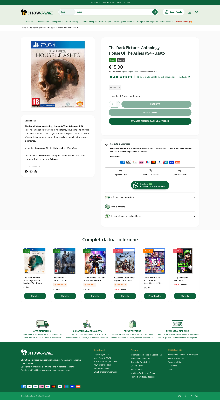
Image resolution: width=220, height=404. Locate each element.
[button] (196, 12)
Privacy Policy (137, 369)
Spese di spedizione (130, 72)
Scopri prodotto (33, 399)
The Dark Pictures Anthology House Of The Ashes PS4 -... (54, 27)
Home (23, 27)
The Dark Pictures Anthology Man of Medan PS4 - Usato (32, 280)
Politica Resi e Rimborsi (141, 358)
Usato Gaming (72, 21)
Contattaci (172, 366)
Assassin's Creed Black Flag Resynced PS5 (124, 279)
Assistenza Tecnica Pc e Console (183, 354)
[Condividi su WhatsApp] (31, 171)
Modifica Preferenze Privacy (143, 373)
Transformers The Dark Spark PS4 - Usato (94, 279)
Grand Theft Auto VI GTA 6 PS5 (152, 279)
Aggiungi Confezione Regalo (126, 96)
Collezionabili (165, 21)
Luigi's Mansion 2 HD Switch (181, 279)
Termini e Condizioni (140, 362)
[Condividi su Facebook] (26, 171)
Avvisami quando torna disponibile (150, 121)
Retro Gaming (88, 21)
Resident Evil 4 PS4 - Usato (59, 279)
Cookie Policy (137, 366)
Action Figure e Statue (123, 21)
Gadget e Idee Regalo (146, 21)
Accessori (42, 21)
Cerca (170, 369)
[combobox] (117, 12)
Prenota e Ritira (175, 362)
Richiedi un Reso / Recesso (143, 377)
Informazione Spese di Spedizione (146, 355)
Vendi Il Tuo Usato (176, 358)
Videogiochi (56, 21)
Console (29, 21)
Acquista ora (150, 112)
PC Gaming (104, 21)
